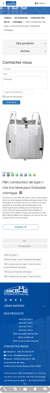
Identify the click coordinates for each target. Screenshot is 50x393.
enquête (19, 226)
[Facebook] (16, 300)
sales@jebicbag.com (22, 355)
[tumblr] (21, 300)
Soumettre (11, 102)
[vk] (11, 300)
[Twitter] (6, 300)
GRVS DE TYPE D (26, 330)
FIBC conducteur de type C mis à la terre (22, 276)
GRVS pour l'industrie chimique (17, 272)
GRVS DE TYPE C (26, 326)
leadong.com (14, 380)
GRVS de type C (11, 255)
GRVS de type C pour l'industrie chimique (22, 259)
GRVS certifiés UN (25, 337)
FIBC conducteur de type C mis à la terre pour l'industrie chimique (22, 266)
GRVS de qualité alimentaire (25, 333)
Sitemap (29, 377)
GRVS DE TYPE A (26, 319)
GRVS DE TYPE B (25, 323)
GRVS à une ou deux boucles (25, 341)
